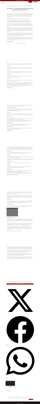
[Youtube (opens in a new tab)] (36, 1)
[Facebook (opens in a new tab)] (33, 1)
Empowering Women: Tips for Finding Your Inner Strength (10, 386)
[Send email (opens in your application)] (37, 1)
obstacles (13, 20)
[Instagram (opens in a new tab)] (34, 1)
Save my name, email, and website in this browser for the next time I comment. (17, 397)
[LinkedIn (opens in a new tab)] (35, 1)
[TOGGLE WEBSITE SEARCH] (32, 2)
